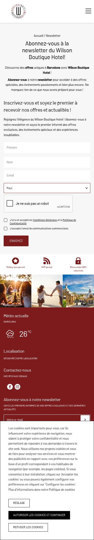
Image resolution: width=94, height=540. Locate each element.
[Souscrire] (85, 419)
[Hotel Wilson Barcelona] (18, 12)
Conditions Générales (45, 220)
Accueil (38, 36)
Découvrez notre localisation (20, 358)
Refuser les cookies (28, 527)
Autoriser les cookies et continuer (39, 515)
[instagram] (17, 387)
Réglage (19, 503)
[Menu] (86, 11)
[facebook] (10, 387)
